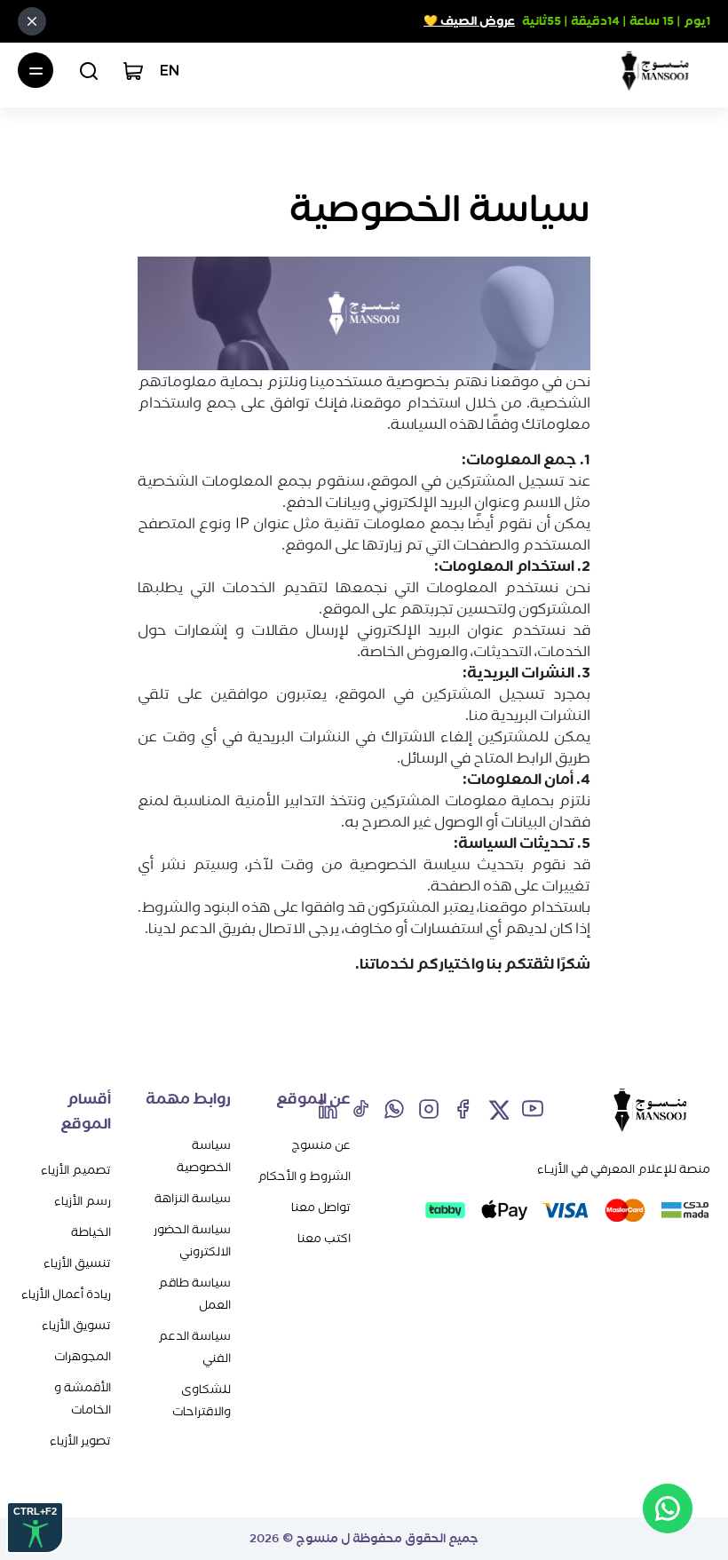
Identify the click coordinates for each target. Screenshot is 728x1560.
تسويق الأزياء (76, 1325)
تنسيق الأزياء (77, 1263)
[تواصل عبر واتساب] (667, 1508)
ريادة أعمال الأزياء (66, 1294)
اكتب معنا (324, 1238)
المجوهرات (82, 1356)
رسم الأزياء (82, 1201)
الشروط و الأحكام (304, 1176)
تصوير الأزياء (80, 1440)
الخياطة (91, 1232)
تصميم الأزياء (76, 1170)
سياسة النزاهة (192, 1198)
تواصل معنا (321, 1207)
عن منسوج (321, 1145)
